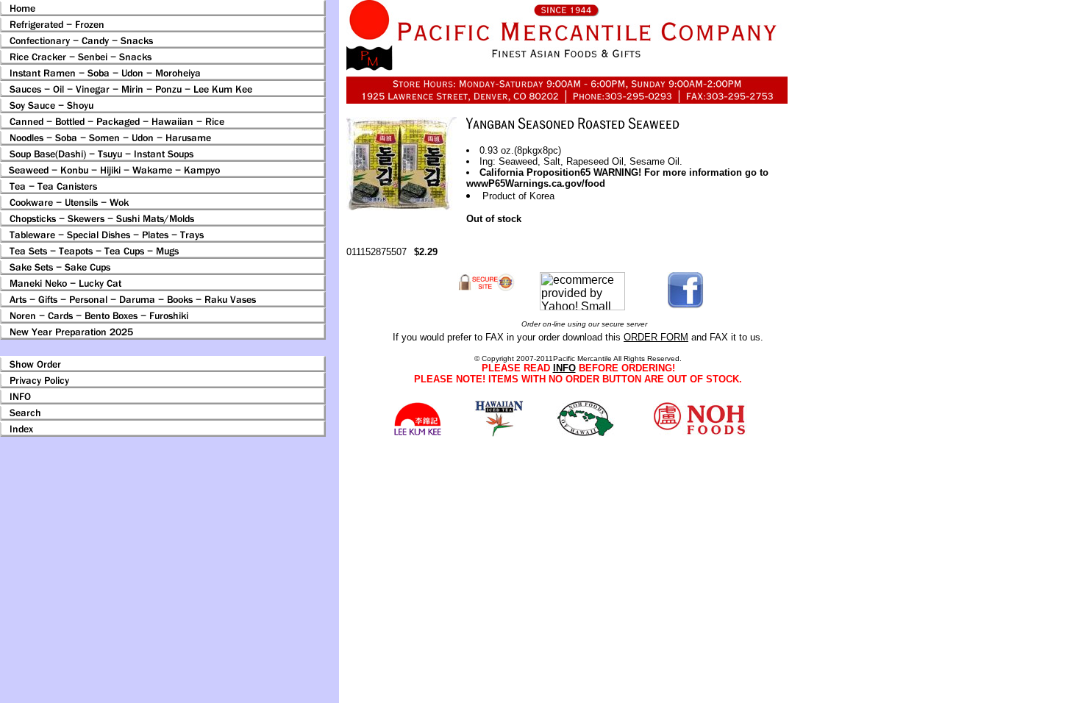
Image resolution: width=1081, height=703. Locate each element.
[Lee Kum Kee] (417, 433)
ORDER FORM (656, 337)
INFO (564, 368)
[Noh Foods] (499, 433)
